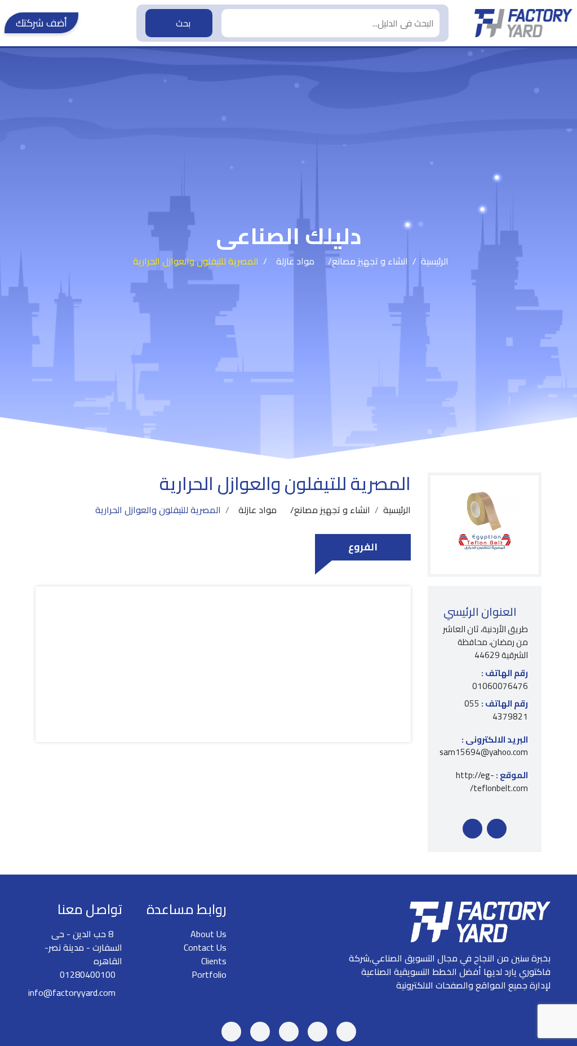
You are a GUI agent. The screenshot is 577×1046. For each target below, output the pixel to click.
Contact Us (205, 947)
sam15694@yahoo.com (484, 747)
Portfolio (209, 974)
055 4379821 (496, 710)
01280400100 (88, 974)
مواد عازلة (295, 261)
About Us (208, 933)
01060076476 (500, 680)
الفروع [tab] (363, 546)
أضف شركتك (41, 23)
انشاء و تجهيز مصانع (370, 261)
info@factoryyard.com (72, 992)
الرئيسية (435, 261)
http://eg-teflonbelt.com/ (492, 782)
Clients (214, 960)
